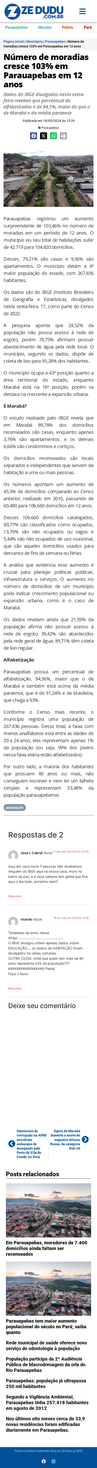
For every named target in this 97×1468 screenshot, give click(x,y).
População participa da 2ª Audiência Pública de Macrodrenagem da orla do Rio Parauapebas (45, 1364)
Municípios (34, 41)
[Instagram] (53, 1461)
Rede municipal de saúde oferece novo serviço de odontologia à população (46, 1345)
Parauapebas (16, 27)
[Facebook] (44, 1461)
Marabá (45, 27)
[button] (33, 135)
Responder (14, 896)
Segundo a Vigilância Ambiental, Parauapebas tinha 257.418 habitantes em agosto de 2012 (47, 1402)
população (15, 807)
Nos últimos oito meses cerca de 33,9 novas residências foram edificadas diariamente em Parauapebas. (45, 1424)
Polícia (67, 27)
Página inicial (14, 41)
